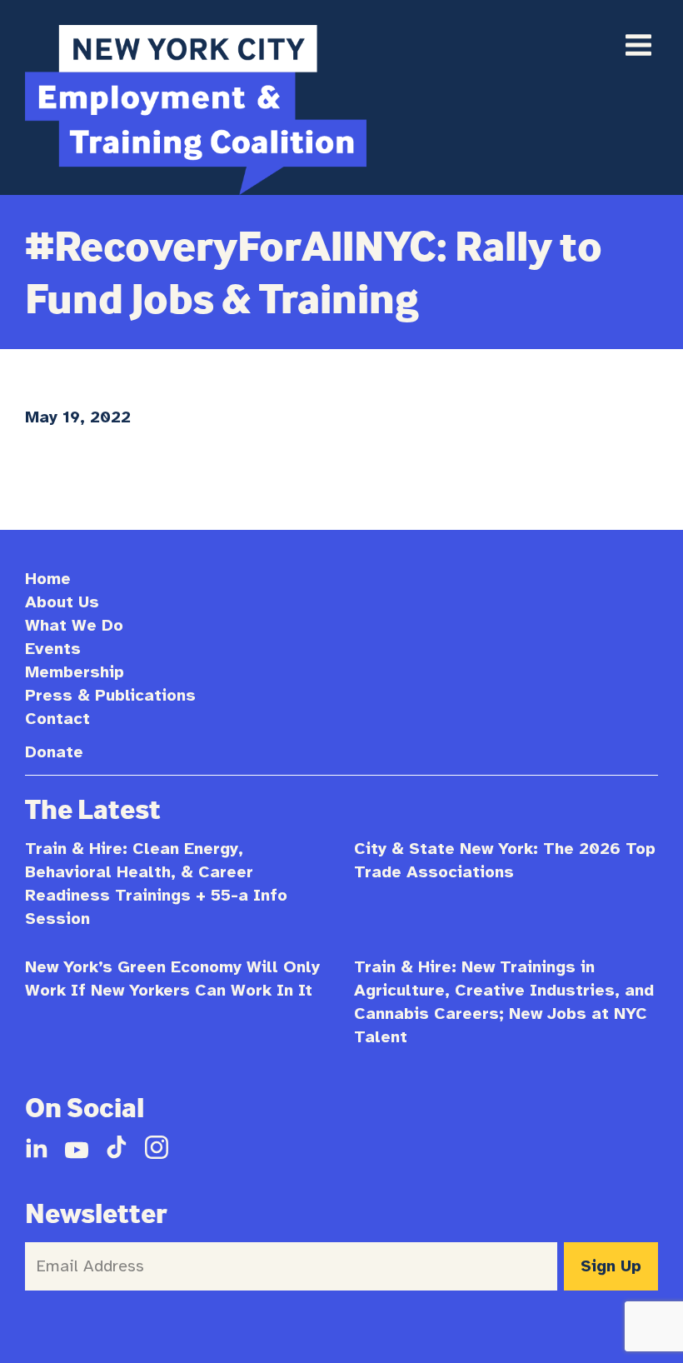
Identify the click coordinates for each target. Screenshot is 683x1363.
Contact (57, 718)
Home (48, 578)
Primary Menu (638, 45)
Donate (54, 751)
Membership (74, 672)
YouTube (76, 1147)
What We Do (74, 625)
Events (53, 648)
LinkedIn (36, 1147)
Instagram (156, 1147)
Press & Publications (110, 695)
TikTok (116, 1147)
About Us (62, 602)
